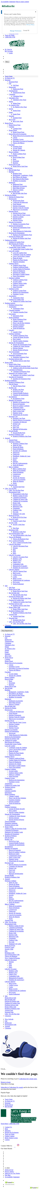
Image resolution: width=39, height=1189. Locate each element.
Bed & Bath (8, 1106)
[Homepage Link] (17, 46)
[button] (26, 30)
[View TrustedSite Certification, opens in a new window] (10, 1185)
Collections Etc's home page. (28, 1079)
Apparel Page (13, 440)
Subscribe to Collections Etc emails (12, 1087)
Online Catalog (9, 1136)
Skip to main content (22, 1)
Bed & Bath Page (14, 170)
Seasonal (7, 1103)
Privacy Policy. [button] (30, 24)
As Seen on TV (10, 1101)
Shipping (7, 1131)
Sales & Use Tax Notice (12, 1173)
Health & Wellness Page (16, 382)
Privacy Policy (9, 1171)
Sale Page (12, 587)
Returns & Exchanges (12, 1132)
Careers (7, 1140)
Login (11, 53)
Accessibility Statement (8, 1)
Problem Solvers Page (16, 305)
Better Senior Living (11, 1138)
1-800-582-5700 (10, 37)
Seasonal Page (13, 82)
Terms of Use (9, 1170)
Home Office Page (15, 364)
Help (6, 1129)
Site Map (7, 1175)
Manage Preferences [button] (15, 31)
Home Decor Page (14, 125)
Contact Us (8, 1127)
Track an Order (9, 35)
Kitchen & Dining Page (16, 197)
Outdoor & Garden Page (16, 242)
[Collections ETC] (8, 7)
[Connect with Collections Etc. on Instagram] (18, 1146)
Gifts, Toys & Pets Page (16, 490)
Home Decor (9, 1105)
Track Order (8, 1099)
